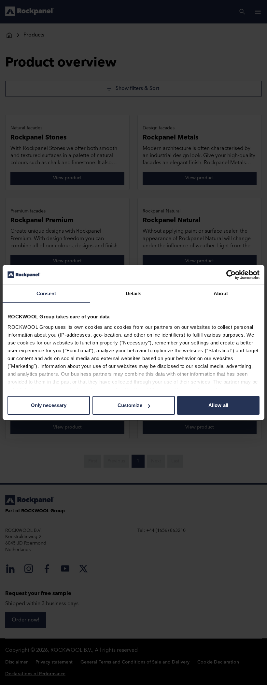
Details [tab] (134, 293)
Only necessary (48, 405)
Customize (130, 405)
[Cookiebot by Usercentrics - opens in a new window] (231, 275)
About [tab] (221, 293)
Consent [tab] (46, 293)
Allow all (218, 405)
